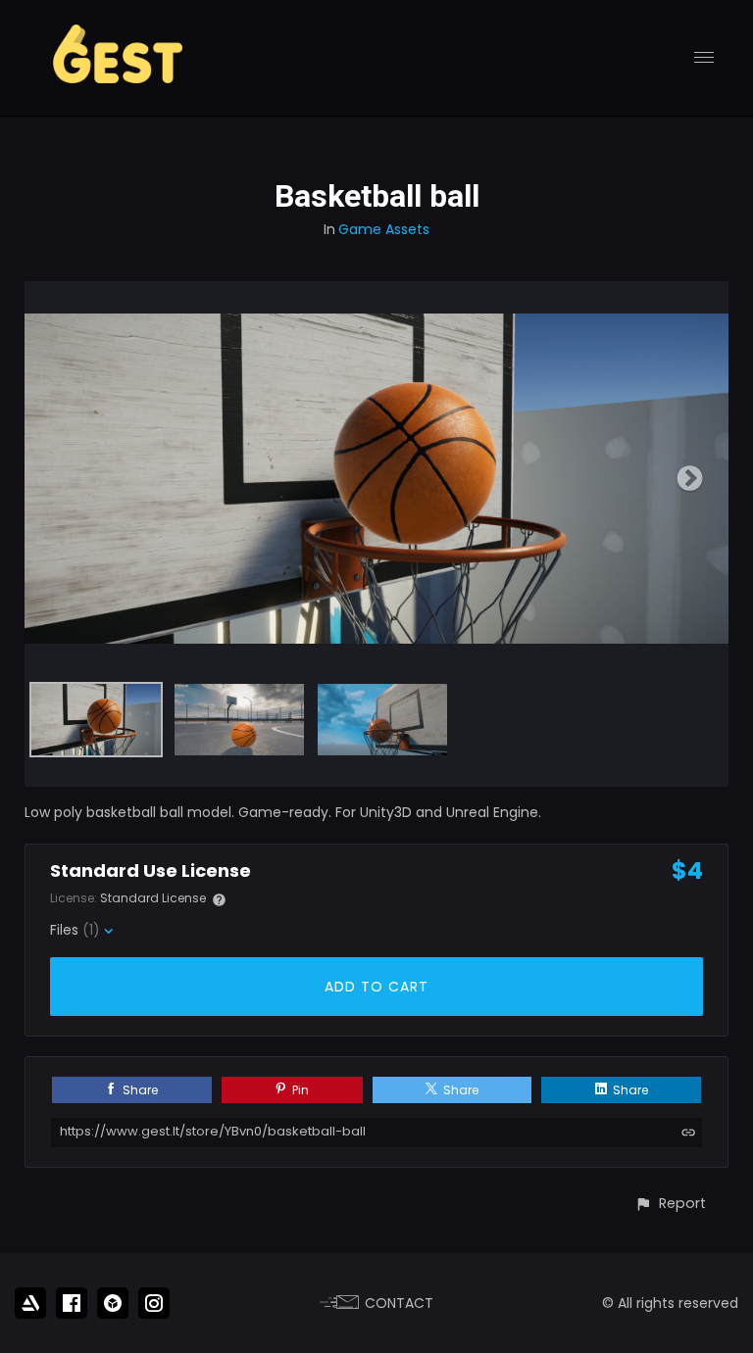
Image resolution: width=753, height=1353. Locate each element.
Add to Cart (376, 986)
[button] (670, 1204)
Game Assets (383, 229)
